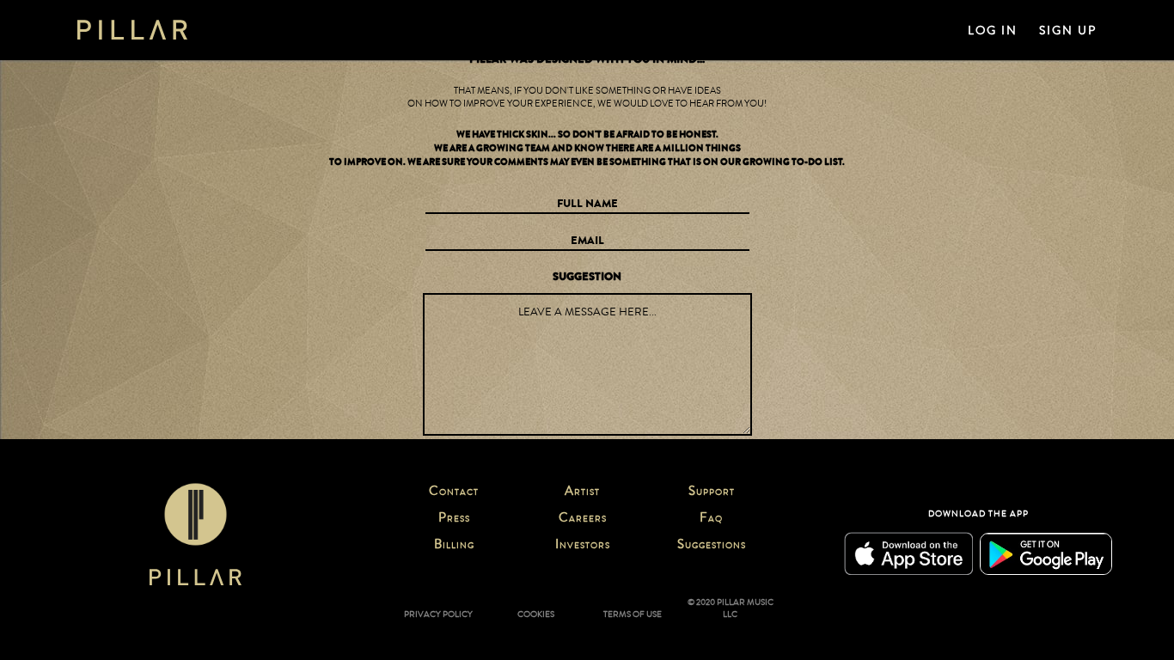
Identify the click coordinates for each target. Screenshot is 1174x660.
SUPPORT (711, 492)
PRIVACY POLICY (438, 614)
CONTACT (454, 492)
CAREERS (583, 519)
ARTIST (582, 492)
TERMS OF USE (632, 614)
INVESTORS (582, 546)
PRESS (454, 519)
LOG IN (993, 31)
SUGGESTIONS (711, 546)
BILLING (454, 546)
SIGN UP (1068, 31)
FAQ (711, 519)
